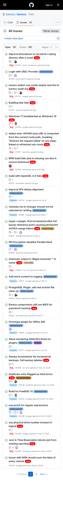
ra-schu (25, 368)
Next (42, 474)
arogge (25, 96)
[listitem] (31, 59)
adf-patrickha (22, 315)
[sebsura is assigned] (15, 75)
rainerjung (26, 169)
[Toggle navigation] (4, 4)
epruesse (20, 253)
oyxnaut (19, 110)
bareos (10, 14)
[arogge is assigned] (15, 123)
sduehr (18, 298)
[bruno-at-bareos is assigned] (15, 61)
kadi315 (29, 385)
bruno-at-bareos (29, 65)
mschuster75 (21, 79)
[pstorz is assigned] (10, 165)
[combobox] (30, 38)
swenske (26, 152)
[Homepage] (31, 4)
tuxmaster (20, 183)
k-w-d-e (26, 270)
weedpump (20, 236)
